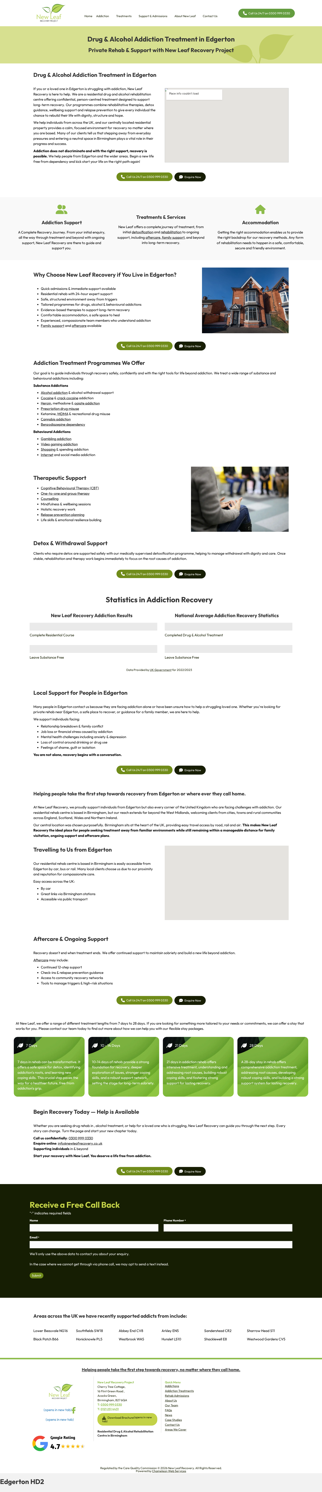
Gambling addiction (56, 438)
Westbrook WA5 (131, 1339)
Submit (36, 1275)
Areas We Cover (176, 1429)
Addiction (102, 16)
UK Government (161, 670)
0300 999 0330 (81, 1138)
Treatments (124, 16)
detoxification (142, 232)
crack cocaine (67, 398)
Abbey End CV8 (131, 1330)
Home (88, 16)
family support (172, 237)
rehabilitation (171, 232)
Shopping (48, 449)
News (168, 1415)
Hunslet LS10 (171, 1339)
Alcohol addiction (54, 392)
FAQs (168, 1410)
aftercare (153, 237)
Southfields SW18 (89, 1330)
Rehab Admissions (177, 1395)
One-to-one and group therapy (65, 493)
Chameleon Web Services (169, 1471)
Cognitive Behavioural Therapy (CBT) (70, 488)
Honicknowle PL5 (89, 1339)
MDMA (62, 414)
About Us (171, 1400)
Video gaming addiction (59, 444)
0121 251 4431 (110, 1409)
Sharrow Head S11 (261, 1330)
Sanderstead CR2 (217, 1330)
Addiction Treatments (179, 1391)
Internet (47, 454)
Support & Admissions (153, 16)
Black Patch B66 (46, 1339)
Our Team (171, 1405)
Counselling (50, 498)
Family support (52, 325)
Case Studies (173, 1420)
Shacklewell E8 (215, 1339)
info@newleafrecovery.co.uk (80, 1143)
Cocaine (47, 398)
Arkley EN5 (170, 1330)
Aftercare (40, 960)
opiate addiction (87, 403)
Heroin (46, 403)
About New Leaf (185, 16)
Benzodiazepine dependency (63, 424)
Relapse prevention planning (62, 514)
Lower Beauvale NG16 (50, 1330)
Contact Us (210, 16)
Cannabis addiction (56, 419)
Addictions (172, 1386)
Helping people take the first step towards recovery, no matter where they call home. (161, 1369)
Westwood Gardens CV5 (266, 1339)
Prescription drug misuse (60, 408)
